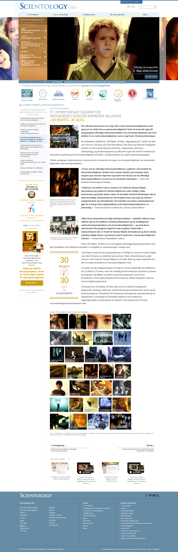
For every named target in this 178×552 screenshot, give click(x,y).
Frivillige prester (89, 15)
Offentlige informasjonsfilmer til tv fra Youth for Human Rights (32, 45)
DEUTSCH (23, 531)
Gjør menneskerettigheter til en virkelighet (32, 30)
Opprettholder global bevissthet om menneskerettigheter (32, 119)
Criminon (75, 99)
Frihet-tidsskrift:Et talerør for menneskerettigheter (30, 63)
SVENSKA (52, 512)
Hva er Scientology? (60, 15)
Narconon (89, 99)
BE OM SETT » (32, 283)
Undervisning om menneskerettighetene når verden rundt (33, 162)
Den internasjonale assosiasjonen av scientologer (136, 523)
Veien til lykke (43, 99)
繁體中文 (23, 526)
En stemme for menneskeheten (93, 511)
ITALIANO (52, 523)
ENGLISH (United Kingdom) (29, 510)
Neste (121, 82)
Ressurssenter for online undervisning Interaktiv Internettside (29, 154)
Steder (85, 528)
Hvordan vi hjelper (27, 100)
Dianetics (124, 508)
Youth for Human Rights (128, 536)
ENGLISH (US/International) (29, 507)
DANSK (22, 512)
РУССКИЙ (23, 523)
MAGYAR (52, 507)
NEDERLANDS (25, 528)
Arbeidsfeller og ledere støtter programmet (31, 173)
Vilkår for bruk (141, 549)
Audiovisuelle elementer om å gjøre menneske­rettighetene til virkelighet (31, 147)
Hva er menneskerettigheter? (31, 37)
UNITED (24, 51)
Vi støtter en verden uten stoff (130, 531)
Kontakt (85, 526)
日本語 (22, 521)
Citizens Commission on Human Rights (133, 538)
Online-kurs (86, 521)
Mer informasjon (88, 523)
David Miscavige (126, 515)
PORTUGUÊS (53, 525)
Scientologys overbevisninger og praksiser (96, 508)
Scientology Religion (127, 513)
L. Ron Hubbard (32, 15)
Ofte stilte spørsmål (117, 15)
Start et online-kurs (127, 518)
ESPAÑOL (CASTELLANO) (57, 517)
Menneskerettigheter (117, 100)
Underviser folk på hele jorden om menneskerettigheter (32, 125)
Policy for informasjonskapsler (125, 549)
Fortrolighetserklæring (108, 549)
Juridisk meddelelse (153, 549)
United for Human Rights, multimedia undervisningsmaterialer (29, 131)
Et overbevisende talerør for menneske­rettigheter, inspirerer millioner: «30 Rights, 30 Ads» (32, 139)
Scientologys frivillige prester (130, 521)
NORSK (51, 510)
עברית (22, 518)
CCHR (132, 99)
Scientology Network (127, 511)
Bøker (145, 15)
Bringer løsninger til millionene (31, 168)
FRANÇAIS (23, 515)
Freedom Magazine (150, 98)
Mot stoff (103, 99)
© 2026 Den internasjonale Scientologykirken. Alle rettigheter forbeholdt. (41, 549)
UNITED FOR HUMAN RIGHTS (53, 105)
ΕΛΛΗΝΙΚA (52, 520)
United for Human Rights (128, 533)
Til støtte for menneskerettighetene (31, 56)
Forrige (57, 82)
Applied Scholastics (58, 99)
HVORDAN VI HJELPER (31, 105)
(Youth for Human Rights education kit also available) (32, 291)
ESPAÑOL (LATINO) (55, 515)
